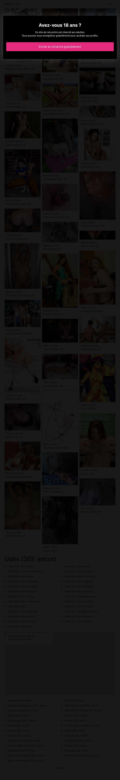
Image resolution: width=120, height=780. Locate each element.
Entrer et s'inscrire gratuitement (60, 46)
